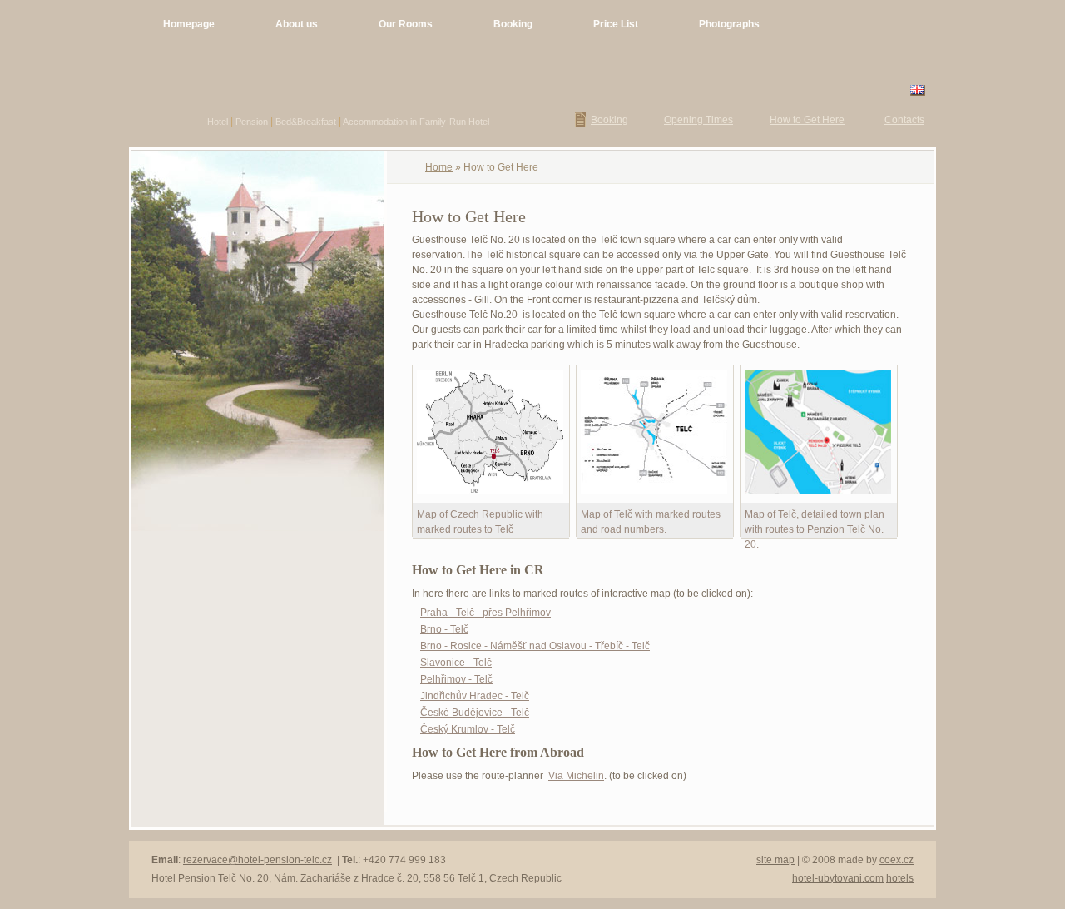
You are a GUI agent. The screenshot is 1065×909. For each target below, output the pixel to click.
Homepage (189, 24)
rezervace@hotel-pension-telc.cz (257, 860)
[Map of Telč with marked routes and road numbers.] (654, 495)
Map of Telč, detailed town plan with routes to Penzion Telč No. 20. (814, 529)
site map (775, 860)
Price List (615, 24)
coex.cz (896, 860)
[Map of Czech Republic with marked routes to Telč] (490, 495)
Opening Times (698, 120)
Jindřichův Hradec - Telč (474, 696)
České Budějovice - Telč (474, 712)
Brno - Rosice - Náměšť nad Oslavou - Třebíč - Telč (535, 646)
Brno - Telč (444, 629)
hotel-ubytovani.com (838, 878)
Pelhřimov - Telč (456, 679)
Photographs (729, 24)
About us (296, 24)
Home (439, 167)
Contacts (904, 120)
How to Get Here (807, 120)
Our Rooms (406, 24)
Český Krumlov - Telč (467, 729)
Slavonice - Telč (456, 662)
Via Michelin (576, 776)
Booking (512, 24)
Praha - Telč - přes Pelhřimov (485, 612)
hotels (900, 878)
